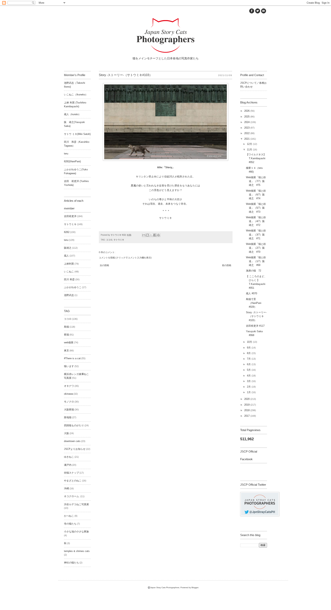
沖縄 (66, 488)
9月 (249, 347)
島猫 (66, 326)
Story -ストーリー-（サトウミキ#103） (256, 316)
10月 (250, 342)
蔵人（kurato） (72, 114)
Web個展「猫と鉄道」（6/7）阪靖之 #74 (256, 194)
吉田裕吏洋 (70, 216)
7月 (249, 358)
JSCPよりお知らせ (74, 449)
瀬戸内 (67, 465)
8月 (249, 353)
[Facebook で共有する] (155, 235)
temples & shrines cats (77, 551)
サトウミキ (119, 240)
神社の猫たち (71, 562)
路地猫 (67, 417)
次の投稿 (104, 265)
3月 (249, 381)
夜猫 (66, 334)
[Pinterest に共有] (158, 235)
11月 (250, 149)
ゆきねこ (69, 457)
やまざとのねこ (72, 480)
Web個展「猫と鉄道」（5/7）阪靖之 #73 (256, 208)
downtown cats (72, 441)
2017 (247, 416)
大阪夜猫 (69, 409)
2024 (247, 122)
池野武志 (69, 295)
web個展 (68, 342)
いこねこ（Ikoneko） (76, 94)
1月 (249, 392)
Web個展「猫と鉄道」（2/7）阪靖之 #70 (256, 248)
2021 (247, 139)
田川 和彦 (69, 279)
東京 (66, 350)
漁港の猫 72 (253, 270)
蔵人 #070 (251, 293)
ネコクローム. (72, 496)
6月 (249, 364)
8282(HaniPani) (72, 161)
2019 (247, 404)
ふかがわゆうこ (72, 287)
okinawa (68, 394)
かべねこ (69, 516)
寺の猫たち (70, 523)
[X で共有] (151, 235)
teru (66, 153)
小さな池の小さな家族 (76, 531)
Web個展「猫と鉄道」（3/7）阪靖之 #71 (256, 234)
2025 (247, 116)
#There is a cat (72, 358)
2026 (247, 111)
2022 (247, 133)
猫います (69, 366)
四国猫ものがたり (74, 425)
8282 (66, 232)
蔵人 (66, 255)
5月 (249, 370)
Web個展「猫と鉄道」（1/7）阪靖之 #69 (256, 261)
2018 (247, 410)
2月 (249, 386)
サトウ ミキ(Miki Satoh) (77, 134)
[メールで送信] (144, 235)
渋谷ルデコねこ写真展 (76, 504)
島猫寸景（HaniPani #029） (253, 303)
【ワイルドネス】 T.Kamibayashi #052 (257, 158)
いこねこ (69, 271)
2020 (247, 399)
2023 (247, 127)
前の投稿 (226, 265)
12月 (250, 144)
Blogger (195, 587)
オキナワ (69, 386)
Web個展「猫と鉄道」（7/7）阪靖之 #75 (256, 181)
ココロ (109, 240)
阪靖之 (67, 248)
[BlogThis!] (147, 235)
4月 (249, 375)
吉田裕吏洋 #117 (255, 326)
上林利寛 (69, 263)
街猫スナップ (71, 472)
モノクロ (69, 401)
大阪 (66, 433)
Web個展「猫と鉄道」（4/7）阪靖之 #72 (256, 221)
